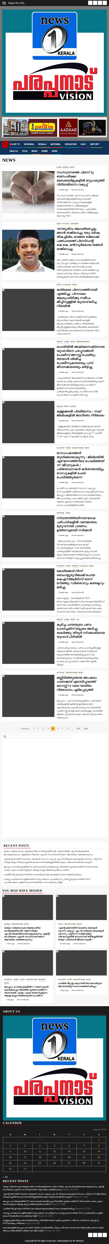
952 (78, 728)
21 (84, 1157)
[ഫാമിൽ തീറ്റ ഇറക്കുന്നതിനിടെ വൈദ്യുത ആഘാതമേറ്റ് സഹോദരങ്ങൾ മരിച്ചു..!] (81, 963)
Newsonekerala (78, 190)
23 (10, 1163)
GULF (83, 144)
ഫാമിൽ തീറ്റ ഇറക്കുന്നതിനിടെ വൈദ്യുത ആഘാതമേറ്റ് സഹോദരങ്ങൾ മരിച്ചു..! (43, 874)
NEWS (34, 151)
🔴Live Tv (15, 144)
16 (10, 1157)
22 (99, 1157)
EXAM (59, 167)
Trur (77, 620)
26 (54, 1163)
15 (99, 1151)
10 (25, 1151)
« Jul (5, 1177)
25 (39, 1163)
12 (54, 1151)
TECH (24, 151)
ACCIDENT (61, 448)
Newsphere (63, 1240)
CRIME (44, 151)
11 (39, 1151)
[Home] (5, 144)
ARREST (60, 342)
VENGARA (74, 224)
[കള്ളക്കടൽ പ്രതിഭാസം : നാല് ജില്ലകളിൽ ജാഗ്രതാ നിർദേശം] (28, 422)
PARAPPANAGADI (83, 342)
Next (86, 728)
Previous (25, 728)
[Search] (105, 144)
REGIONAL (29, 144)
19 (54, 1157)
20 (69, 1157)
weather (73, 406)
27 (69, 1163)
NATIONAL (56, 144)
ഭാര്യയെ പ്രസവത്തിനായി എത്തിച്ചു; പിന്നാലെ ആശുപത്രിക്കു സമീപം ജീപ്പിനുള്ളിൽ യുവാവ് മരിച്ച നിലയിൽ (77, 298)
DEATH (59, 285)
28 (84, 1163)
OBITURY (94, 144)
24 (25, 1163)
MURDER (42, 980)
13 (69, 1151)
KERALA (42, 144)
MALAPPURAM (78, 448)
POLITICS (66, 224)
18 (39, 1157)
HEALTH (14, 151)
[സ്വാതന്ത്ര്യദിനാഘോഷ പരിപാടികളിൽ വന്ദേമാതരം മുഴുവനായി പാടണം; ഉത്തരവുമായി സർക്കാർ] (28, 536)
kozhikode (67, 285)
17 (25, 1157)
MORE (54, 151)
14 (84, 1151)
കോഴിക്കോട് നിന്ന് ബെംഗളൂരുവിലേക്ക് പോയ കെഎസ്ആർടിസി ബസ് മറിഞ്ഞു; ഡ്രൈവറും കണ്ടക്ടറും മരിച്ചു (80, 579)
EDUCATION (70, 144)
